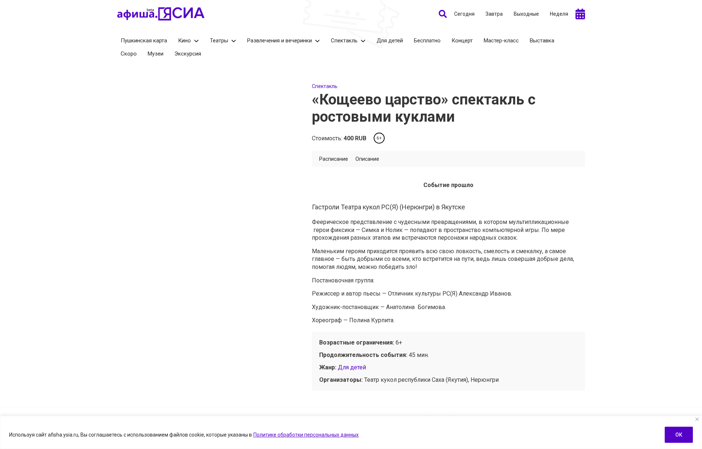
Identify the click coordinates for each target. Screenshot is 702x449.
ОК (678, 435)
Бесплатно (427, 40)
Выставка (542, 40)
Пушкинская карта (144, 40)
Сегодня (464, 14)
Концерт (462, 40)
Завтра (494, 14)
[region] (351, 432)
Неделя (559, 14)
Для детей (390, 40)
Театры (219, 40)
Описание (367, 159)
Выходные (526, 14)
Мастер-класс (501, 40)
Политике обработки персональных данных (306, 435)
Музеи (155, 53)
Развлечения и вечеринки (279, 40)
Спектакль (344, 40)
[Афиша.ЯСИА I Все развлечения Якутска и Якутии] (161, 13)
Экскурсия (187, 53)
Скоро (129, 53)
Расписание (333, 159)
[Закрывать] (697, 419)
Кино (184, 40)
